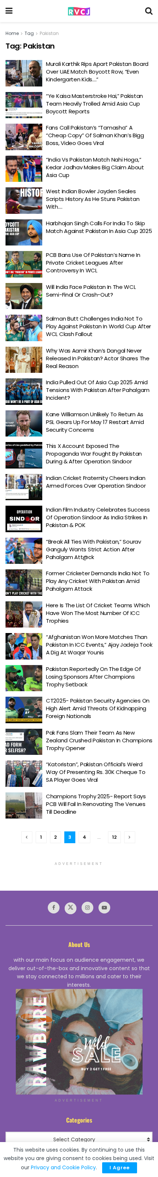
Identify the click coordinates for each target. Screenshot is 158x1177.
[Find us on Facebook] (54, 907)
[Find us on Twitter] (70, 908)
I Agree (119, 1167)
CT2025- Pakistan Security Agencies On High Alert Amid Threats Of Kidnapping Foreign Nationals (98, 708)
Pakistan (49, 33)
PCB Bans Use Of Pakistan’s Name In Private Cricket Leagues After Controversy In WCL (93, 262)
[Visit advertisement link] (79, 1042)
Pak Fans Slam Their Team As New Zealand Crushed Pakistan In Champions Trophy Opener (99, 740)
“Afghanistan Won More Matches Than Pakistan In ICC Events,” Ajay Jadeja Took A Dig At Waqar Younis (99, 644)
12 (114, 837)
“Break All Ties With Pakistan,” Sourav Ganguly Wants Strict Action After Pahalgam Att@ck (93, 549)
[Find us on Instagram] (87, 907)
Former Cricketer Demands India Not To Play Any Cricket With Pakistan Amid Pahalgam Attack (98, 581)
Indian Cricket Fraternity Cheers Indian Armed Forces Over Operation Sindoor (96, 481)
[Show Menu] (9, 11)
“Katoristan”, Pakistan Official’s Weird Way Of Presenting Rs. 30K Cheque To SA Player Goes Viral (96, 772)
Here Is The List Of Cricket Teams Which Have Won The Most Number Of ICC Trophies (98, 613)
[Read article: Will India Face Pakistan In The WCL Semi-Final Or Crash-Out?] (24, 296)
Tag (29, 33)
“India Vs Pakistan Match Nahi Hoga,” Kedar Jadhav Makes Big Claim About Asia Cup (95, 167)
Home (12, 33)
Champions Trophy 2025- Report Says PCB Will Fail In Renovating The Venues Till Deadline (96, 804)
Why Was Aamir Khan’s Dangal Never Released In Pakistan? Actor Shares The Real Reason (98, 358)
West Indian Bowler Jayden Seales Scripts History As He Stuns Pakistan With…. (92, 199)
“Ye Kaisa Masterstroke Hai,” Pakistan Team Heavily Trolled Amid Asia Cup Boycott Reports (94, 103)
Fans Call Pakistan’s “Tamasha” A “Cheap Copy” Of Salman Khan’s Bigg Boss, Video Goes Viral (95, 135)
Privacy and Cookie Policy (63, 1167)
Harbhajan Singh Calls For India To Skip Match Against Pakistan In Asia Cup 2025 (99, 227)
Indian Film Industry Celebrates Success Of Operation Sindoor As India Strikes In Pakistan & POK (98, 517)
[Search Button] (148, 11)
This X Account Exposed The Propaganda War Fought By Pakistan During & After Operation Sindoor (94, 453)
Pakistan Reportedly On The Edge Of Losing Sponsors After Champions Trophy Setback (93, 676)
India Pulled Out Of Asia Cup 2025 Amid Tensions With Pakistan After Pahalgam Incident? (98, 390)
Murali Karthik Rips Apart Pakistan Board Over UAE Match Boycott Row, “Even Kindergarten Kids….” (97, 71)
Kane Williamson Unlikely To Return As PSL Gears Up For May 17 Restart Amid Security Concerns (95, 422)
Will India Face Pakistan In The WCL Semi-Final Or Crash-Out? (91, 290)
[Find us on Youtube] (104, 907)
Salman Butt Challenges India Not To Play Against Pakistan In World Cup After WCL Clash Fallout (98, 326)
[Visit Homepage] (79, 11)
